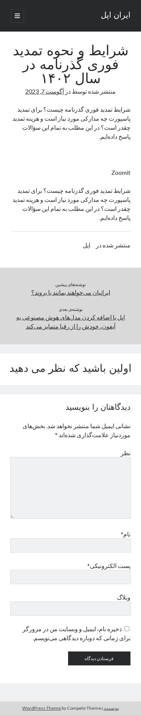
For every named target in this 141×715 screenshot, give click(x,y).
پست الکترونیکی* (108, 565)
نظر (125, 452)
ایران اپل (115, 15)
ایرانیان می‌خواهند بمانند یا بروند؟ (70, 292)
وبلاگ (123, 597)
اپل (86, 244)
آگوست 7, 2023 (44, 91)
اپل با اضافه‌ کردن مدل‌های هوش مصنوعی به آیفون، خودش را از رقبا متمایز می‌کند (70, 322)
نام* (125, 534)
